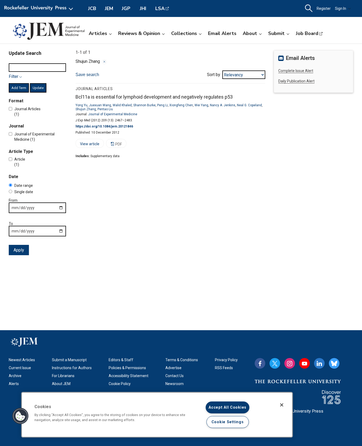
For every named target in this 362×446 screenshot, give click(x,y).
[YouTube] (304, 363)
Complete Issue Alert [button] (295, 71)
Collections (184, 33)
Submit (276, 33)
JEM (109, 8)
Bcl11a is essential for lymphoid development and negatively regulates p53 (154, 97)
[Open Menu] (39, 8)
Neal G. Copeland (249, 105)
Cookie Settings (227, 422)
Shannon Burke (144, 105)
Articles (98, 33)
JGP (126, 8)
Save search (87, 74)
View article (87, 145)
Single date (23, 192)
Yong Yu (81, 105)
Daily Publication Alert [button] (296, 81)
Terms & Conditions (181, 360)
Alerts (14, 384)
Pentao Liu (105, 109)
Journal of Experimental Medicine (112, 114)
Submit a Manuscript (69, 360)
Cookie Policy (120, 384)
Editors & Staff (121, 360)
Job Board (307, 33)
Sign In (340, 8)
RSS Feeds (224, 368)
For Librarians (63, 376)
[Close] (104, 61)
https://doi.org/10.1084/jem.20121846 (104, 126)
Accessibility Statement (128, 376)
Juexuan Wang (100, 105)
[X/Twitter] (275, 363)
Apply (19, 250)
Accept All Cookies (227, 407)
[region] (157, 415)
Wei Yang (201, 105)
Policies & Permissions (127, 368)
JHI (143, 8)
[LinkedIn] (319, 363)
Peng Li (162, 105)
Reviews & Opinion (139, 33)
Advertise (173, 368)
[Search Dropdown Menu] (308, 8)
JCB (92, 8)
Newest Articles (22, 360)
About (250, 33)
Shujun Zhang (86, 109)
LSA (160, 8)
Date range (23, 185)
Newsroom (174, 384)
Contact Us (174, 376)
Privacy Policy (226, 360)
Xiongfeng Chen (181, 105)
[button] (20, 416)
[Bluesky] (334, 363)
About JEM (61, 384)
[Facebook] (260, 363)
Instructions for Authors (72, 368)
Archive (15, 376)
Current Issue (20, 368)
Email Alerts (222, 33)
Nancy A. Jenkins (222, 105)
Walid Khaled (122, 105)
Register (324, 8)
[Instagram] (289, 363)
